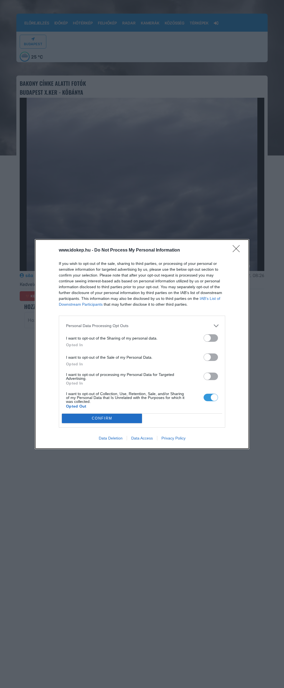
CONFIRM (102, 418)
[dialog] (142, 344)
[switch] (211, 338)
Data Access (142, 438)
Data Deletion (111, 438)
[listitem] (142, 326)
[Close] (238, 250)
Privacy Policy (173, 438)
